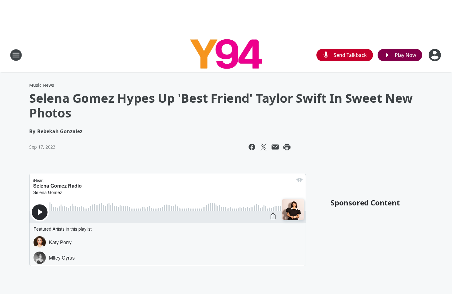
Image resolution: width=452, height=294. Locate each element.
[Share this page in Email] (275, 147)
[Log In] (435, 55)
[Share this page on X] (263, 147)
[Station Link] (226, 55)
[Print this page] (287, 147)
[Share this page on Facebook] (252, 147)
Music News (41, 85)
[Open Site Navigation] (16, 55)
